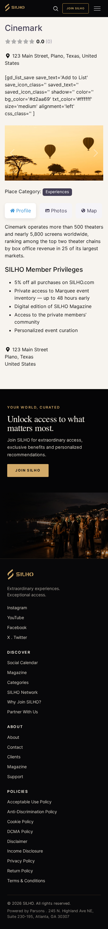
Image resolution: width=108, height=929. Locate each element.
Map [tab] (92, 211)
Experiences (57, 191)
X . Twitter (17, 637)
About (13, 737)
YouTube (15, 617)
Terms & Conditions (26, 880)
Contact (15, 747)
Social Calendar (22, 662)
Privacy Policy (21, 860)
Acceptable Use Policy (29, 801)
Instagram (17, 607)
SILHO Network (22, 692)
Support (15, 776)
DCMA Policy (20, 831)
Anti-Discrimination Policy (32, 811)
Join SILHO (76, 8)
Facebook (17, 627)
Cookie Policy (20, 821)
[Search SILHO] (55, 8)
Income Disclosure (25, 850)
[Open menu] (97, 8)
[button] (12, 153)
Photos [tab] (59, 211)
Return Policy (20, 870)
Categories (17, 682)
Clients (13, 756)
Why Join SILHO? (24, 701)
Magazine (17, 672)
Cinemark (23, 28)
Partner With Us (22, 711)
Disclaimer (17, 841)
